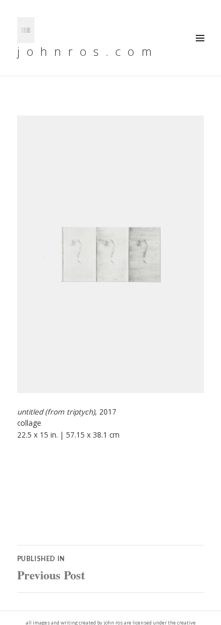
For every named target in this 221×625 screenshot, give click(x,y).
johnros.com (88, 51)
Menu (199, 50)
